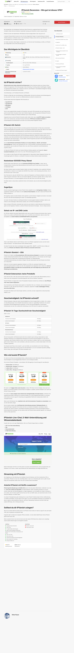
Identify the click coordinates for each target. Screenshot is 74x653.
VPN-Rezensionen (24, 1)
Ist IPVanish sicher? (59, 33)
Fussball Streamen (50, 1)
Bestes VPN (16, 1)
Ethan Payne (15, 614)
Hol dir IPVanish (61, 22)
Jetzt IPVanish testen (9, 76)
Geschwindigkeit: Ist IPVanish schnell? (61, 55)
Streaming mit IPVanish (60, 63)
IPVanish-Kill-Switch (59, 36)
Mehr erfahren (36, 4)
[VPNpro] (8, 1)
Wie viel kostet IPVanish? (60, 58)
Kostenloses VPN (41, 1)
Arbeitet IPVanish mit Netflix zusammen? (61, 67)
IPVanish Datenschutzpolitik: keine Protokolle (62, 51)
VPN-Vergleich (33, 1)
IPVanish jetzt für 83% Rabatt (28, 69)
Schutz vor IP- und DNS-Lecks (61, 45)
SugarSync (58, 42)
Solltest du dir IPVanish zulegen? (61, 70)
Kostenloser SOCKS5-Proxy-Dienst (62, 39)
